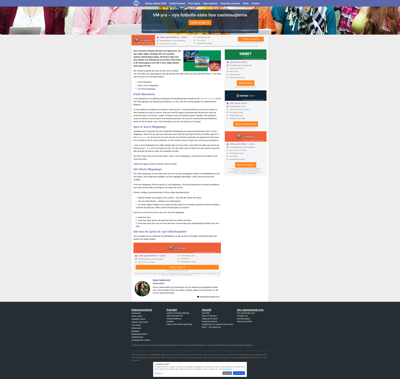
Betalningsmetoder (139, 334)
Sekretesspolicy (243, 319)
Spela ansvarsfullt (244, 321)
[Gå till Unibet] (245, 54)
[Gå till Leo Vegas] (143, 40)
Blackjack (135, 331)
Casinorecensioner (209, 321)
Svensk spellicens (174, 319)
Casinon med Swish (139, 322)
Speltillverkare (137, 337)
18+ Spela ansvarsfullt (140, 42)
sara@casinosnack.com (209, 297)
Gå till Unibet (244, 83)
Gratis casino (136, 316)
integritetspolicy (227, 369)
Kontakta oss (242, 316)
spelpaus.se (195, 32)
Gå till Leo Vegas (198, 23)
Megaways (141, 137)
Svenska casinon (230, 3)
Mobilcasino (136, 328)
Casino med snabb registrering (179, 324)
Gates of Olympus (209, 316)
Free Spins (194, 3)
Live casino (136, 325)
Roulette (170, 321)
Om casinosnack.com (246, 313)
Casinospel (136, 313)
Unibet (241, 68)
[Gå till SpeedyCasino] (245, 95)
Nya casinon (210, 3)
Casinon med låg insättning (178, 313)
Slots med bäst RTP (175, 316)
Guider (255, 3)
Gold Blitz (206, 313)
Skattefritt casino (138, 319)
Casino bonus (177, 3)
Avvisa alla (227, 373)
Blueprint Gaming (207, 99)
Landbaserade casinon (140, 340)
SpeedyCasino (244, 109)
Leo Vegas (173, 44)
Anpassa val (159, 373)
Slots (246, 3)
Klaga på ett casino (210, 319)
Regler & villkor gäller (238, 30)
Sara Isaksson (253, 30)
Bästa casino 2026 (155, 3)
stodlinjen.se (239, 46)
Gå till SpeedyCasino (244, 124)
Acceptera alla (239, 373)
